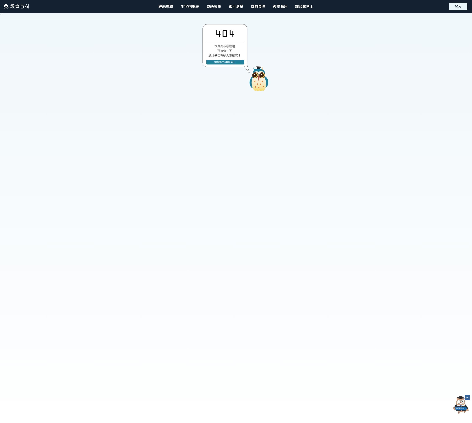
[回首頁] (16, 6)
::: (1, 6)
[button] (236, 6)
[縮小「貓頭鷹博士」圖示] (467, 397)
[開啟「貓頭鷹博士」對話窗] (461, 405)
